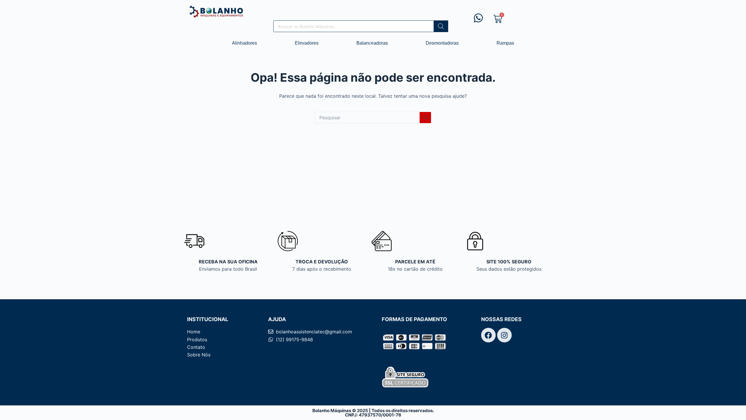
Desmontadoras (442, 43)
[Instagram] (504, 335)
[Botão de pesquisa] (425, 117)
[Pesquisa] (441, 26)
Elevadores (307, 43)
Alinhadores (244, 43)
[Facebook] (488, 335)
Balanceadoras (372, 43)
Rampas (505, 43)
